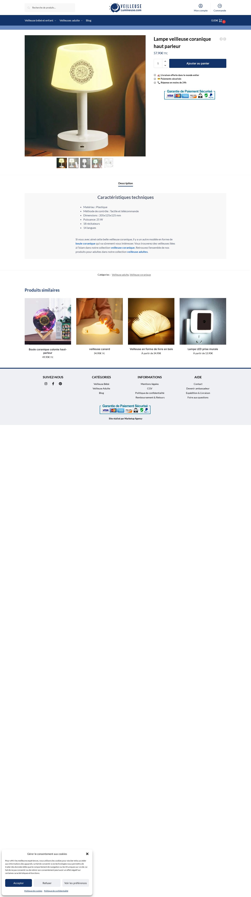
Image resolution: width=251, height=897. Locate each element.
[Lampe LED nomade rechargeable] (221, 39)
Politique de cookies (33, 891)
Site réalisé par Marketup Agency (125, 418)
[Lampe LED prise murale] (203, 321)
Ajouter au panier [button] (47, 364)
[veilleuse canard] (99, 321)
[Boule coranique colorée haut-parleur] (48, 321)
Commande (220, 10)
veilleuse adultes (137, 251)
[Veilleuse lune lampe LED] (224, 39)
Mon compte (201, 10)
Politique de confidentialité (56, 891)
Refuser (47, 883)
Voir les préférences (75, 883)
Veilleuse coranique (140, 274)
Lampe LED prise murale (203, 349)
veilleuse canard (99, 349)
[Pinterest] (60, 383)
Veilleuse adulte (120, 274)
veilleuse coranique (123, 247)
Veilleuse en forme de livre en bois (151, 349)
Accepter (18, 883)
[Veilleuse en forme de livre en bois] (151, 321)
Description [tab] (125, 183)
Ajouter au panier (197, 63)
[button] (87, 854)
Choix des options (151, 360)
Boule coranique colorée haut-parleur (48, 351)
